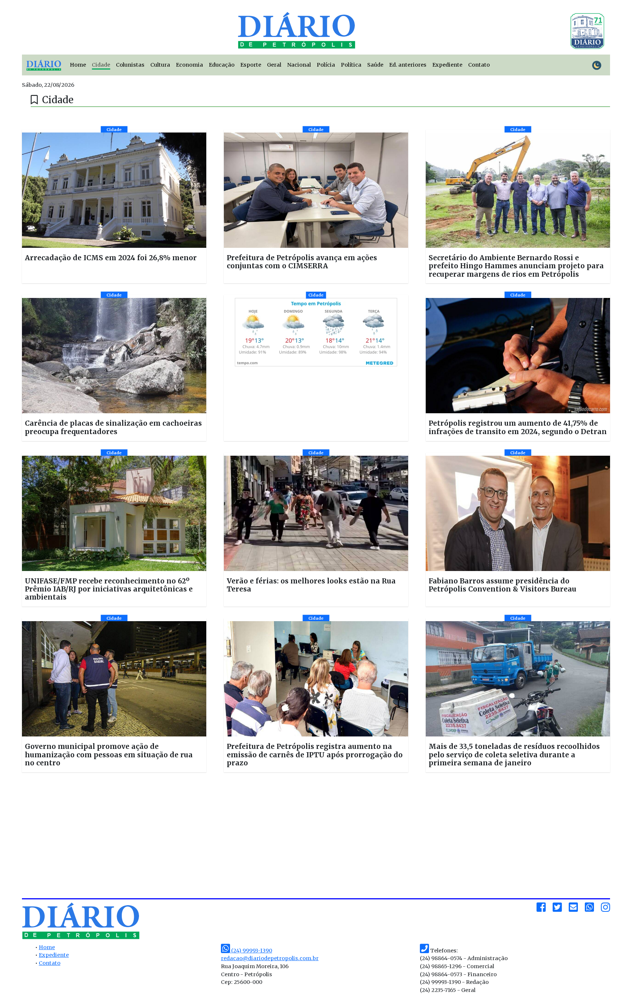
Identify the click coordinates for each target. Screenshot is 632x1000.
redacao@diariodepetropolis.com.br (270, 958)
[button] (114, 207)
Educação (221, 64)
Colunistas (130, 64)
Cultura (160, 64)
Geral (274, 64)
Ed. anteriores (407, 64)
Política (351, 64)
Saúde (375, 64)
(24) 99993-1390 (251, 950)
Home (78, 64)
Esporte (250, 64)
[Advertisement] (120, 838)
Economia (189, 64)
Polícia (326, 64)
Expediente (447, 64)
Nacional (299, 64)
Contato (479, 64)
